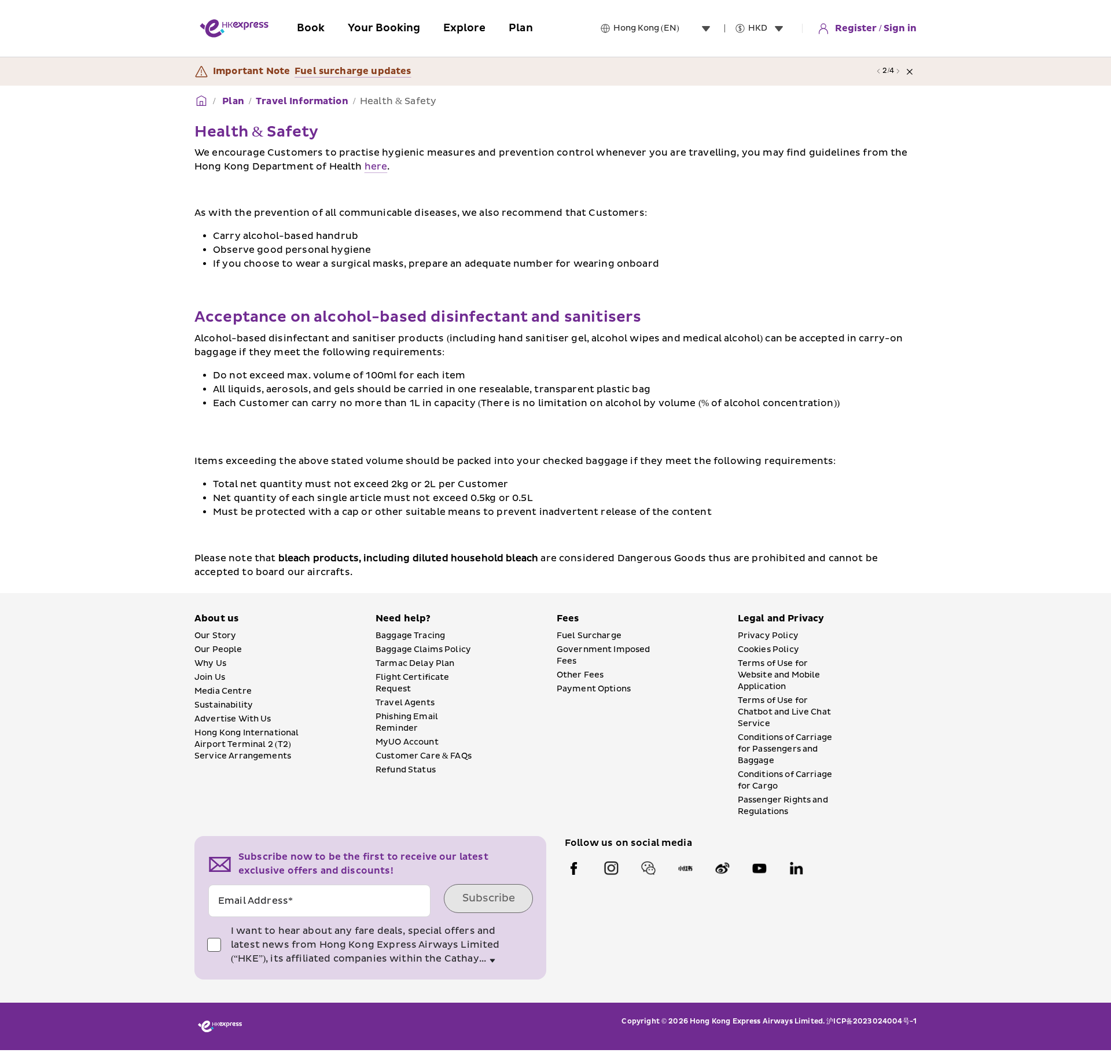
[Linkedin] (796, 868)
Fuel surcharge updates (353, 71)
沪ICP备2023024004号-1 (871, 1021)
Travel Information (302, 101)
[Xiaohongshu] (685, 868)
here (376, 166)
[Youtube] (759, 868)
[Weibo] (722, 868)
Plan (232, 101)
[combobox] (664, 28)
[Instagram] (611, 868)
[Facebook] (574, 868)
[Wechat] (648, 868)
